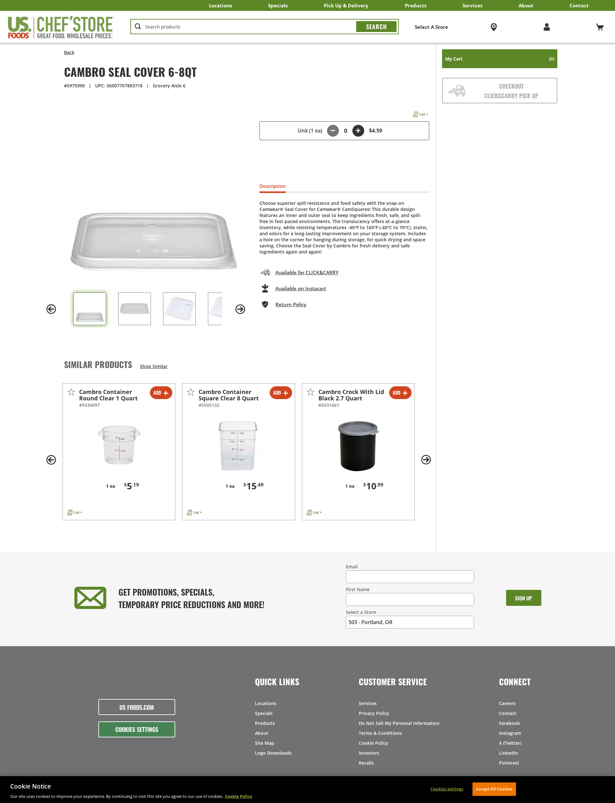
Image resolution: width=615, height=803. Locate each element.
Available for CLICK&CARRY (307, 272)
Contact (579, 5)
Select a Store (361, 612)
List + (423, 114)
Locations (220, 5)
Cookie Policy (373, 743)
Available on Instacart (300, 288)
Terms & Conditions (380, 733)
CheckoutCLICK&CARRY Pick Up (511, 90)
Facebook (509, 723)
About (526, 5)
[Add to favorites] (71, 392)
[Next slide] (240, 309)
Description (272, 186)
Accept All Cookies (494, 788)
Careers (507, 703)
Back (69, 52)
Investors (369, 753)
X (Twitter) (510, 743)
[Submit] (376, 26)
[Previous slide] (51, 309)
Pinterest (509, 763)
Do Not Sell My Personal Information (399, 723)
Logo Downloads (273, 753)
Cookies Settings (136, 729)
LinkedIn (508, 753)
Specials (278, 5)
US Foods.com (136, 707)
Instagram (510, 733)
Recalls (366, 763)
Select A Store (431, 27)
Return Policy (290, 304)
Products (415, 5)
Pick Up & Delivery (346, 5)
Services (472, 5)
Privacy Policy (374, 713)
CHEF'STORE (61, 27)
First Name (358, 589)
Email (352, 567)
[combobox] (264, 27)
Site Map (264, 743)
